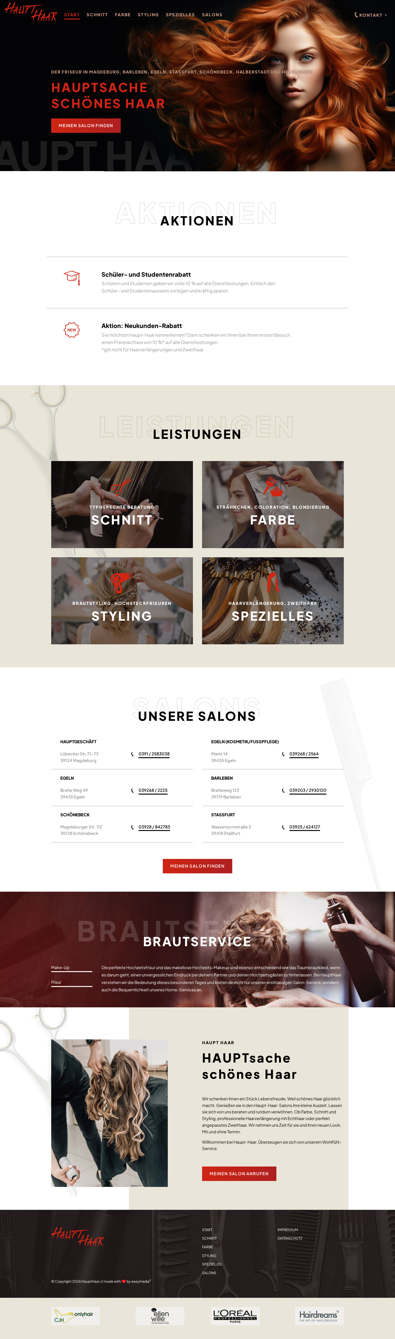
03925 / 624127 (304, 826)
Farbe (123, 14)
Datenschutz (290, 1238)
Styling (148, 14)
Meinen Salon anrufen (239, 1173)
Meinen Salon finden (86, 125)
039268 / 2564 (304, 753)
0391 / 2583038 (154, 753)
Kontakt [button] (371, 15)
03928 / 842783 (154, 826)
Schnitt (97, 14)
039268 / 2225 (153, 790)
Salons (212, 14)
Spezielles (180, 14)
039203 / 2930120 (307, 790)
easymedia (141, 1281)
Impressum (288, 1229)
